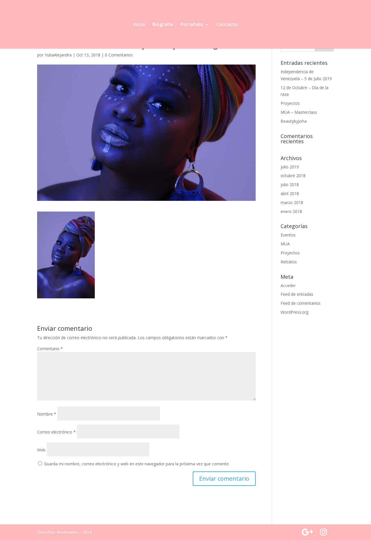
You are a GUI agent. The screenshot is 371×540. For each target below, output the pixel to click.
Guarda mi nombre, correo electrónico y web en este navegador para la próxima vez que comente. (137, 463)
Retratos (289, 262)
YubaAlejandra (58, 55)
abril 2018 (290, 193)
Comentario (50, 348)
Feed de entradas (297, 294)
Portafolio (191, 24)
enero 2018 (291, 211)
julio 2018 (290, 184)
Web (41, 450)
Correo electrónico (56, 432)
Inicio (139, 24)
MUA (285, 244)
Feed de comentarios (301, 303)
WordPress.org (294, 312)
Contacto (227, 24)
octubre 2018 (293, 175)
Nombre (46, 414)
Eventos (288, 235)
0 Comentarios (119, 55)
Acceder (288, 285)
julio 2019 (290, 167)
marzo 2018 (292, 202)
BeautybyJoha (294, 121)
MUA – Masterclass (299, 112)
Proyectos (290, 103)
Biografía (162, 24)
